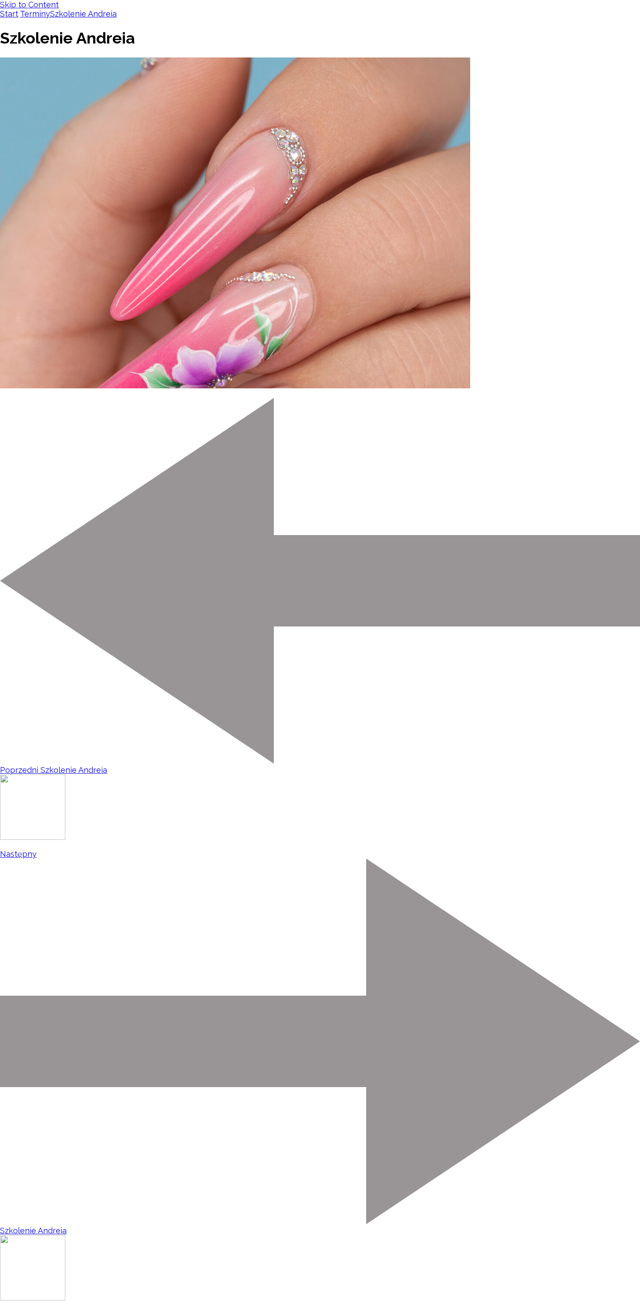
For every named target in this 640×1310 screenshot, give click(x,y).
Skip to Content (29, 4)
